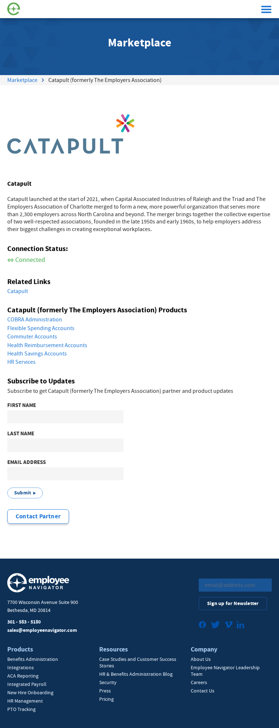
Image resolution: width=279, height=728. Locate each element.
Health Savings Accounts (37, 353)
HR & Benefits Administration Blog (136, 674)
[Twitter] (215, 625)
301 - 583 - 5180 (24, 621)
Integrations (20, 667)
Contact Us (202, 690)
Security (108, 682)
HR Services (21, 362)
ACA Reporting (23, 676)
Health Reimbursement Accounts (47, 345)
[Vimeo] (228, 625)
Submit (22, 492)
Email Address (26, 462)
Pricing (106, 699)
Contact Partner (38, 516)
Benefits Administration (32, 659)
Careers (199, 682)
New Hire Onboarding (30, 692)
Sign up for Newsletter (233, 603)
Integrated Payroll (26, 684)
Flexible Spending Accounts (40, 328)
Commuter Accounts (32, 336)
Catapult (17, 291)
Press (105, 690)
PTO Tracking (21, 709)
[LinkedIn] (240, 625)
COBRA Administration (34, 319)
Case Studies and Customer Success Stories (137, 662)
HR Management (25, 701)
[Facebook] (202, 625)
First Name (21, 405)
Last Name (20, 434)
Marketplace (22, 80)
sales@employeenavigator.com (42, 630)
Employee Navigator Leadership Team (225, 670)
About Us (201, 659)
